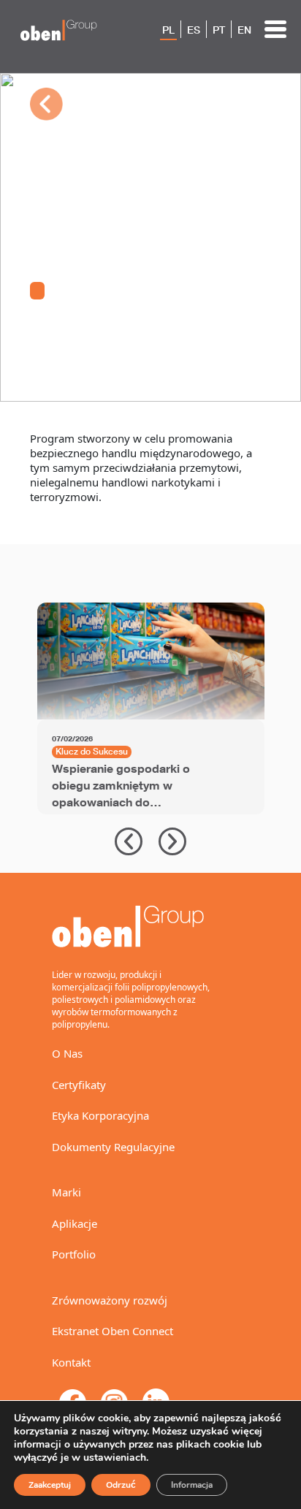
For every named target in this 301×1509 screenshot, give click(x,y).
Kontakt (71, 1362)
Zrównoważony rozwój (109, 1300)
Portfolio (74, 1254)
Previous (128, 841)
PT (219, 30)
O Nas (67, 1053)
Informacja (192, 1485)
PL (168, 30)
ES (193, 30)
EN (244, 30)
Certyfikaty (79, 1084)
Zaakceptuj (49, 1485)
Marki (66, 1192)
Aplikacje (74, 1223)
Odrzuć (121, 1485)
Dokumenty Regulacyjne (113, 1146)
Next (172, 841)
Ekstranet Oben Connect (112, 1330)
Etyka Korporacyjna (100, 1115)
